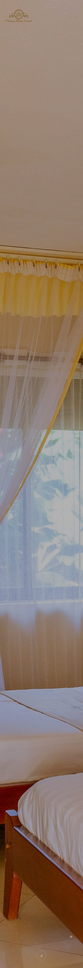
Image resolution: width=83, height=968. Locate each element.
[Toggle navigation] (75, 18)
